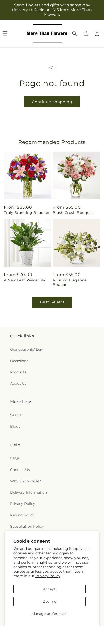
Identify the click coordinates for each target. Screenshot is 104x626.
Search (16, 415)
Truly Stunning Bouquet (27, 212)
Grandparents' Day (26, 349)
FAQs (15, 458)
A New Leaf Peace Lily (24, 280)
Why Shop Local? (25, 481)
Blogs (15, 426)
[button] (74, 33)
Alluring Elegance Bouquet (69, 282)
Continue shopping (52, 101)
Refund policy (22, 515)
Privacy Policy (47, 576)
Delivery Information (28, 492)
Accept (49, 589)
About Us (18, 383)
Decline (49, 601)
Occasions (19, 361)
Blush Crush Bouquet (73, 212)
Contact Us (20, 469)
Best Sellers (52, 302)
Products (18, 372)
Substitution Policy (27, 526)
